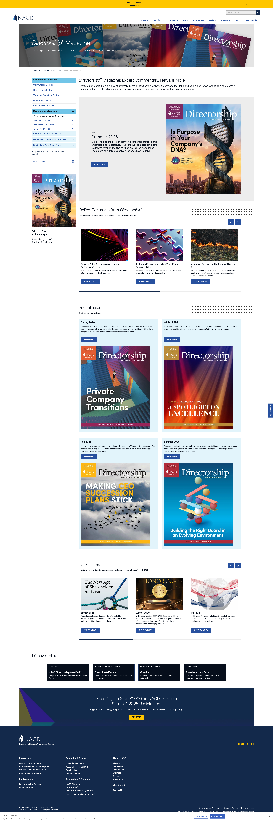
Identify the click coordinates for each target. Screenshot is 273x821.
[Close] (269, 816)
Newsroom (118, 779)
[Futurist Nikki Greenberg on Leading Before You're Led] (104, 245)
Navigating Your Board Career (48, 145)
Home (34, 70)
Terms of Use (213, 812)
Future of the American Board (47, 133)
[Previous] (231, 222)
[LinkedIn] (238, 744)
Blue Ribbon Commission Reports (49, 139)
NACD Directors (77, 767)
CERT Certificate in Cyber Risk (79, 790)
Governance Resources (30, 763)
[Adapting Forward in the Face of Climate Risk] (214, 245)
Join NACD (117, 790)
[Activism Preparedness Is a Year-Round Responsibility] (159, 245)
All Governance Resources (50, 70)
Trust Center (182, 812)
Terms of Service (229, 812)
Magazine (30, 773)
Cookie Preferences (246, 812)
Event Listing (71, 770)
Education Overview (75, 763)
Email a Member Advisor (30, 784)
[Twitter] (247, 744)
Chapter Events (73, 773)
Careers (116, 776)
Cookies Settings (201, 816)
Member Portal (26, 787)
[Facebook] (252, 744)
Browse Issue (90, 630)
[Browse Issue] (104, 594)
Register (136, 717)
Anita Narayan (40, 234)
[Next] (238, 222)
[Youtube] (242, 744)
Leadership (118, 766)
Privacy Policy (197, 812)
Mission (116, 763)
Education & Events (105, 672)
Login (221, 12)
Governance (118, 769)
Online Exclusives (42, 120)
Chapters (145, 672)
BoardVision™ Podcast (44, 129)
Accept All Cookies (217, 816)
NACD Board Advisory (80, 794)
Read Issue (99, 164)
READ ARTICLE (90, 282)
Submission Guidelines (44, 124)
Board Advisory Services (199, 672)
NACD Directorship (65, 672)
